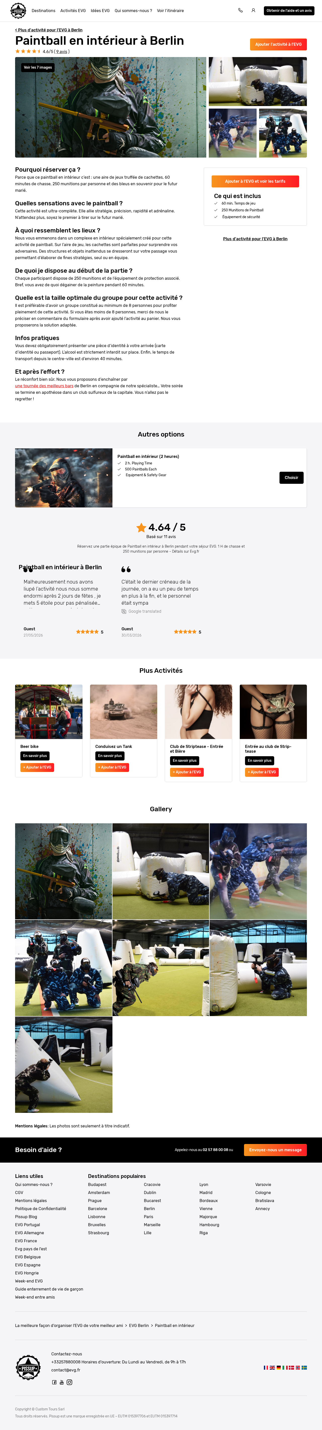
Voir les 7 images (38, 67)
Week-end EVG (29, 1281)
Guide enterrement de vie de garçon (49, 1289)
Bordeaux (208, 1200)
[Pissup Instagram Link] (69, 1382)
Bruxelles (97, 1224)
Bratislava (264, 1200)
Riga (203, 1232)
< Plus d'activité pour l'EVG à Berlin (49, 30)
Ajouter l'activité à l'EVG (278, 44)
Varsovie (263, 1184)
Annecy (262, 1208)
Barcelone (97, 1208)
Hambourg (209, 1224)
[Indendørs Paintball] (291, 1367)
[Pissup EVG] (18, 11)
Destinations (43, 10)
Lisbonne (96, 1216)
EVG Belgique (28, 1257)
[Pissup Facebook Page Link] (54, 1382)
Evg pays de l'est (31, 1249)
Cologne (263, 1192)
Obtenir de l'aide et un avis (289, 11)
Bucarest (152, 1200)
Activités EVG (73, 10)
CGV (19, 1192)
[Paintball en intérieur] (266, 1367)
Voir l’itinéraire (170, 10)
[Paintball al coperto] (285, 1367)
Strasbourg (98, 1232)
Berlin (149, 1208)
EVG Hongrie (27, 1273)
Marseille (152, 1224)
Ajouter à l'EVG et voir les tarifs (255, 181)
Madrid (206, 1192)
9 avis (61, 51)
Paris (148, 1216)
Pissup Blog (26, 1216)
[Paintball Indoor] (272, 1367)
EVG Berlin (139, 1325)
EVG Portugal (27, 1224)
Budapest (97, 1184)
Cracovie (152, 1184)
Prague (95, 1200)
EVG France (26, 1240)
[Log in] (253, 11)
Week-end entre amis (35, 1297)
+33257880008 (65, 1362)
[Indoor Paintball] (278, 1367)
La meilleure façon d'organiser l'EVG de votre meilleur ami (69, 1325)
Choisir (291, 477)
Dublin (150, 1192)
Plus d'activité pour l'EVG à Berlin (255, 238)
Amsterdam (99, 1192)
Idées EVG (100, 10)
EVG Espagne (28, 1265)
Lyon (203, 1184)
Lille (147, 1232)
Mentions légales (31, 1200)
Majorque (208, 1216)
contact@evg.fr (65, 1370)
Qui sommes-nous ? (133, 10)
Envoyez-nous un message (275, 1150)
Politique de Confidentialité (40, 1208)
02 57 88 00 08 (216, 1150)
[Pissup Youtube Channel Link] (62, 1382)
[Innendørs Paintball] (297, 1367)
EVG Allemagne (29, 1232)
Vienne (206, 1208)
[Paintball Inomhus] (304, 1367)
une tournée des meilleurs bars (44, 386)
